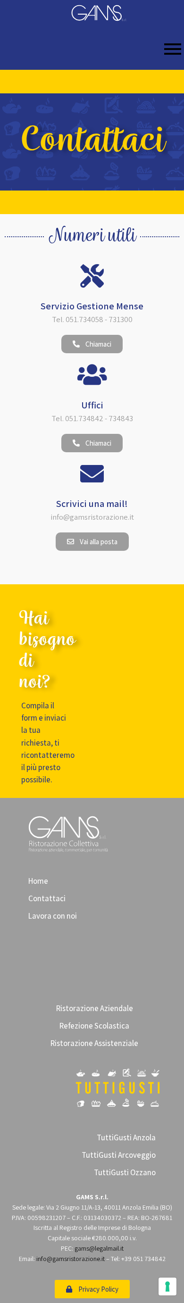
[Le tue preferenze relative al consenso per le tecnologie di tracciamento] (167, 1286)
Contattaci (47, 898)
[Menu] (92, 49)
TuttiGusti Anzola (126, 1137)
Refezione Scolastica (94, 1026)
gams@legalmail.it (99, 1248)
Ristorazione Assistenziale (94, 1043)
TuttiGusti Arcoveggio (119, 1155)
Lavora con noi (52, 916)
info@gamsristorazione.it (70, 1258)
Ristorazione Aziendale (94, 1008)
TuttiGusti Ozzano (125, 1172)
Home (38, 881)
